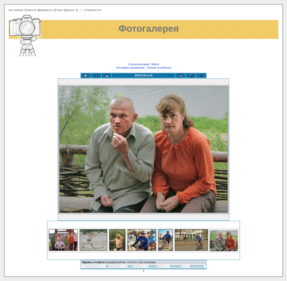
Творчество (94, 10)
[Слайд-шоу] (106, 75)
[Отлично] (197, 266)
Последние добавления (130, 67)
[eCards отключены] (180, 75)
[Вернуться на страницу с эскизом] (86, 75)
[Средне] (155, 266)
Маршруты (46, 10)
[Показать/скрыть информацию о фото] (96, 75)
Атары (59, 10)
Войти (155, 64)
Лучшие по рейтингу (159, 67)
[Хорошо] (177, 266)
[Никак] (91, 266)
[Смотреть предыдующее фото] (191, 75)
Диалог (70, 10)
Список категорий (138, 64)
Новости (31, 10)
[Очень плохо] (113, 266)
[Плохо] (134, 266)
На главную (16, 10)
